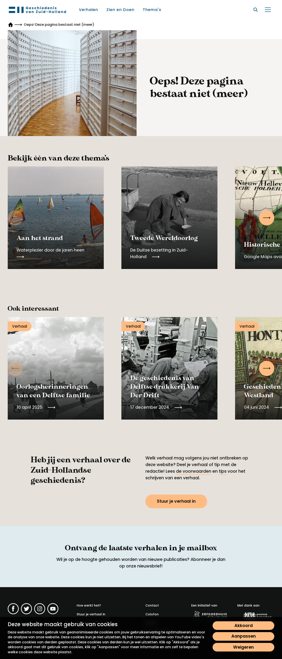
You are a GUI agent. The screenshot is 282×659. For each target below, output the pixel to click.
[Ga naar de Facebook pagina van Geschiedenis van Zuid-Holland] (13, 608)
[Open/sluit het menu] (267, 9)
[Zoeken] (255, 9)
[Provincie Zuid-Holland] (255, 616)
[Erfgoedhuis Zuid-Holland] (209, 615)
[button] (266, 217)
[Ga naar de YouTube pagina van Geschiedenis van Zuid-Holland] (52, 608)
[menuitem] (88, 9)
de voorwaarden (193, 471)
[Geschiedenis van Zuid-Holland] (37, 9)
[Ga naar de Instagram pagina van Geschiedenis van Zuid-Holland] (39, 608)
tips (222, 471)
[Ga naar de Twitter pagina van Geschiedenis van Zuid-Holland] (26, 608)
